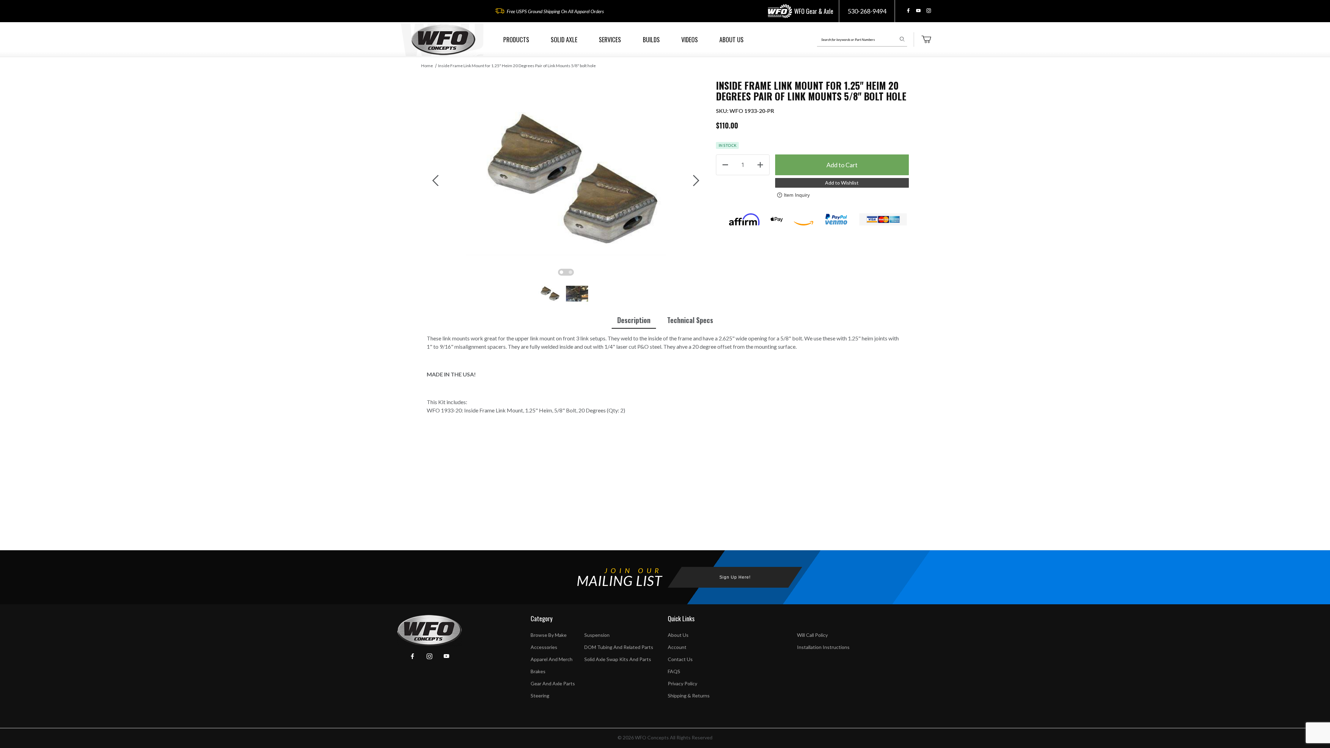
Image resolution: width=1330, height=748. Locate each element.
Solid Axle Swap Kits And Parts (617, 659)
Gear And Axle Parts (553, 683)
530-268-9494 (867, 11)
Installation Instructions (823, 647)
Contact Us (680, 659)
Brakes (538, 671)
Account (677, 647)
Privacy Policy (682, 683)
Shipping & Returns (689, 695)
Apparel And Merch (552, 659)
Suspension (597, 635)
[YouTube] (918, 10)
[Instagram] (928, 10)
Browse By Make (549, 635)
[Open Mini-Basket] (926, 39)
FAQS (674, 671)
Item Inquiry (797, 195)
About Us (678, 635)
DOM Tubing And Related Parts (618, 647)
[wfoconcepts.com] (443, 39)
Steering (540, 695)
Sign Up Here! (735, 577)
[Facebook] (908, 10)
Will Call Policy (812, 635)
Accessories (544, 647)
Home (427, 65)
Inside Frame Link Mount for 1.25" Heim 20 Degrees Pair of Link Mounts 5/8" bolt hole (517, 65)
